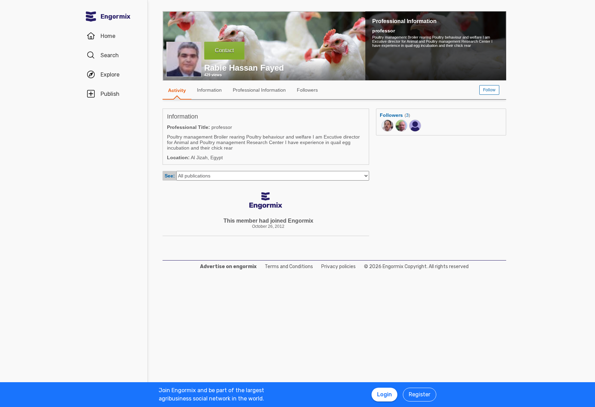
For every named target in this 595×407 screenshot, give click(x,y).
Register (419, 394)
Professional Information (404, 21)
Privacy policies (338, 266)
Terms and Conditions (289, 266)
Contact (224, 50)
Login (384, 394)
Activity (177, 90)
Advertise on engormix (228, 266)
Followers (307, 90)
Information (209, 90)
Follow (489, 90)
